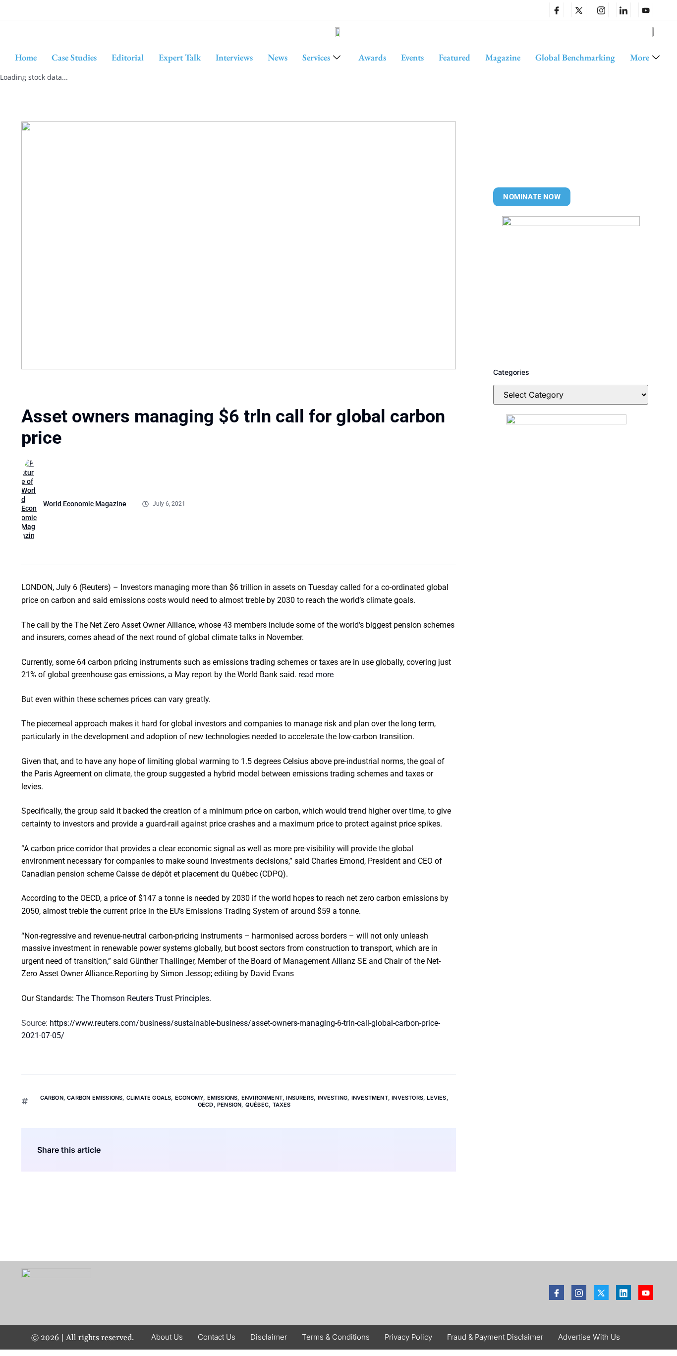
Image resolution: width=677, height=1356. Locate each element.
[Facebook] (556, 9)
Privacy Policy (408, 1337)
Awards (372, 57)
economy (189, 1097)
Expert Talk (180, 57)
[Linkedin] (623, 9)
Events (412, 57)
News (277, 57)
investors (407, 1097)
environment (261, 1097)
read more (316, 674)
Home (26, 57)
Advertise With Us (589, 1337)
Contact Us (216, 1337)
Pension (229, 1104)
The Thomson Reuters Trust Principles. (143, 998)
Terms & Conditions (336, 1337)
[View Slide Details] (571, 285)
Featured (454, 57)
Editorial (128, 57)
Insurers (300, 1097)
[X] (578, 9)
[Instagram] (601, 9)
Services (316, 57)
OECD (206, 1104)
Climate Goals (148, 1097)
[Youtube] (645, 1292)
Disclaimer (268, 1337)
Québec (257, 1104)
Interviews (234, 57)
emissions (222, 1097)
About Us (167, 1337)
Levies (436, 1097)
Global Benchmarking (575, 57)
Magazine (502, 57)
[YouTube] (645, 9)
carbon (51, 1097)
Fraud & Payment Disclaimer (495, 1337)
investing (333, 1097)
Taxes (282, 1104)
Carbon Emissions (94, 1097)
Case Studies (74, 57)
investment (369, 1097)
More (639, 57)
